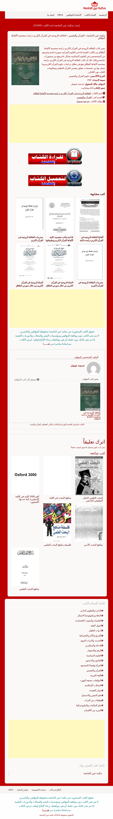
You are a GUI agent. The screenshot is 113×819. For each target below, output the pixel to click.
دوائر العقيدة (95, 690)
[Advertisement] (57, 123)
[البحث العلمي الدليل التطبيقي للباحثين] (89, 475)
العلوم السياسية (94, 655)
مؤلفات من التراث (93, 700)
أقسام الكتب (90, 14)
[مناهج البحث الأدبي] (89, 522)
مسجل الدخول (87, 447)
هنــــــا (46, 343)
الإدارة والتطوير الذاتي (91, 610)
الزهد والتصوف (94, 650)
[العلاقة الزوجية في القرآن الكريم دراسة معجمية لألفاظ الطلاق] (25, 65)
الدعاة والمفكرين (93, 645)
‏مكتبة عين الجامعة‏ (93, 773)
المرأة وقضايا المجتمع (91, 665)
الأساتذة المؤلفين (73, 14)
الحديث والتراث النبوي (91, 640)
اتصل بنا (50, 14)
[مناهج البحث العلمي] (25, 567)
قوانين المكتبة (22, 790)
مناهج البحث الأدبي (93, 544)
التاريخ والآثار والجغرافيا (91, 635)
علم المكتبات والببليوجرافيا (89, 705)
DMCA (60, 14)
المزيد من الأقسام (93, 710)
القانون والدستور (94, 660)
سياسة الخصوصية (39, 790)
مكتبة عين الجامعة (96, 35)
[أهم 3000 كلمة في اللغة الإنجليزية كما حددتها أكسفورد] (25, 475)
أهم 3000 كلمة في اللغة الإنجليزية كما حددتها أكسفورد (27, 499)
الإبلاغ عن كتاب (55, 790)
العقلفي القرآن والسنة (39, 424)
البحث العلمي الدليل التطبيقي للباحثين (93, 499)
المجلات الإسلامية (93, 685)
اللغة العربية (96, 675)
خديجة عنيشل (82, 101)
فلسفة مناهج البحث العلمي (57, 544)
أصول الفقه (96, 625)
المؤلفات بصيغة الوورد (91, 680)
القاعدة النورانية (66, 424)
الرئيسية (103, 14)
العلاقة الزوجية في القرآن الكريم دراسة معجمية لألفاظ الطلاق (62, 93)
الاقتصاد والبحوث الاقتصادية (88, 620)
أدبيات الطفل (95, 630)
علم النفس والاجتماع (92, 695)
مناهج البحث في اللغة (60, 497)
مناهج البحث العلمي (29, 589)
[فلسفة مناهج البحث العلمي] (57, 522)
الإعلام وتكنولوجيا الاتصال (89, 615)
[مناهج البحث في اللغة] (57, 475)
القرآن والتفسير (76, 35)
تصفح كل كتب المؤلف (25, 379)
